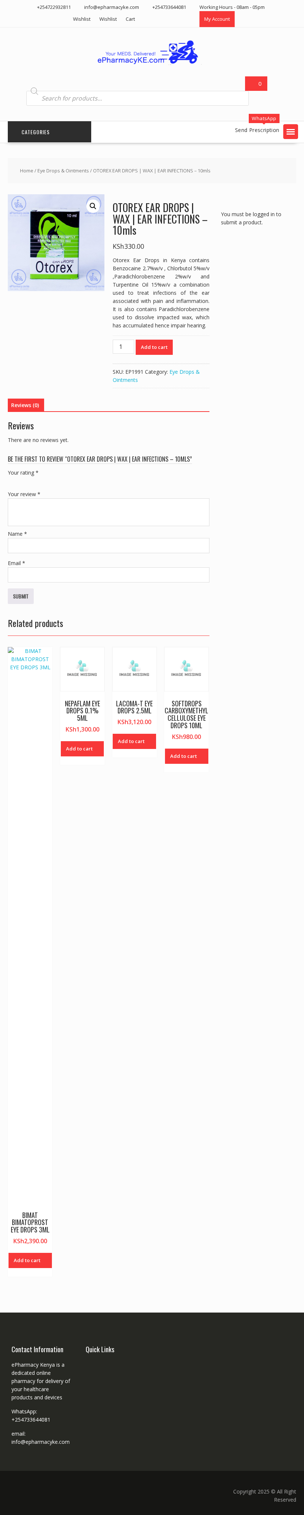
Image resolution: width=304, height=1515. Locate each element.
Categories (36, 132)
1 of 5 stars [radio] (12, 481)
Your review (24, 494)
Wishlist (81, 19)
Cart (130, 19)
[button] (290, 131)
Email (16, 563)
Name (17, 533)
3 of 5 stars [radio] (33, 481)
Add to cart (154, 347)
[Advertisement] (262, 299)
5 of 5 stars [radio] (53, 481)
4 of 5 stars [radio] (43, 481)
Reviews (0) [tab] (25, 405)
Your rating (23, 472)
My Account (217, 19)
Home (26, 170)
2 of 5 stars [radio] (22, 481)
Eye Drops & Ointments (63, 170)
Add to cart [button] (27, 1260)
